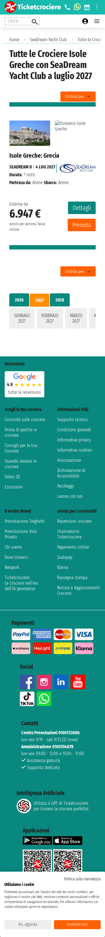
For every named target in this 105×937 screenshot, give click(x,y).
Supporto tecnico (72, 419)
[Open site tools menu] (96, 7)
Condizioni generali (74, 429)
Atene (37, 182)
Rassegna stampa (72, 577)
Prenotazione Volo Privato (21, 534)
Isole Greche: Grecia (34, 155)
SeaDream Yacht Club (48, 39)
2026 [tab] (19, 300)
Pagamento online (73, 547)
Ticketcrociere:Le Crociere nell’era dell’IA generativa (21, 583)
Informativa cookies (74, 450)
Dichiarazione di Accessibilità (71, 473)
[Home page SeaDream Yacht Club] (77, 167)
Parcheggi (65, 486)
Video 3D (12, 477)
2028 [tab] (59, 300)
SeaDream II (20, 167)
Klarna (62, 567)
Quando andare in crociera (21, 463)
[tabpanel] (52, 319)
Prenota (81, 225)
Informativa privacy (74, 440)
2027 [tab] (40, 300)
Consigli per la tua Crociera (21, 448)
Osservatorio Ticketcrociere (69, 534)
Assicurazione (69, 460)
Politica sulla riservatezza (82, 879)
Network (12, 567)
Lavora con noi (70, 496)
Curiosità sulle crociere (25, 419)
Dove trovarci (16, 557)
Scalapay (64, 557)
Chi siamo (13, 547)
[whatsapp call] (77, 7)
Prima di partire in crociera (21, 432)
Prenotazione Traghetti (25, 521)
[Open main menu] (96, 21)
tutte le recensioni (24, 392)
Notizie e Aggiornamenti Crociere (78, 590)
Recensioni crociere (74, 521)
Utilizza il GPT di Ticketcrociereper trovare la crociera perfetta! (61, 806)
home (14, 39)
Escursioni (14, 487)
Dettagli (82, 208)
